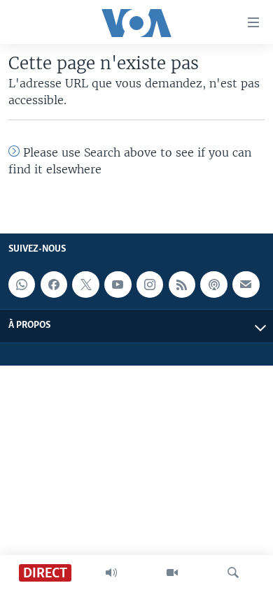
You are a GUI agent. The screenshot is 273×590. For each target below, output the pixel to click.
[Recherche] (233, 572)
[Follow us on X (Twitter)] (85, 284)
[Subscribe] (245, 284)
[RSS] (182, 284)
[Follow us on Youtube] (117, 284)
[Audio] (111, 572)
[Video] (172, 572)
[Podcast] (213, 284)
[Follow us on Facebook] (54, 284)
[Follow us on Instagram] (149, 284)
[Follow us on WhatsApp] (21, 284)
